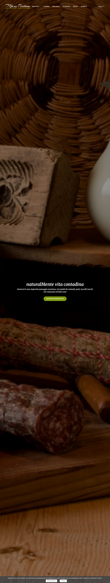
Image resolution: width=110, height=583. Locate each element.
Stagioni (66, 6)
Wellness (56, 6)
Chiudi (63, 581)
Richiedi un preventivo (55, 299)
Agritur (35, 6)
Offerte (84, 6)
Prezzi (75, 6)
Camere (46, 6)
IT (101, 6)
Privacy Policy (51, 581)
